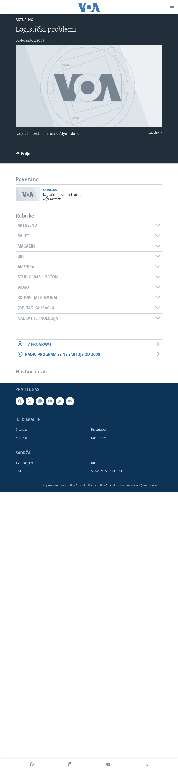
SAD (19, 471)
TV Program (25, 463)
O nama (21, 430)
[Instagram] (70, 764)
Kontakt (21, 438)
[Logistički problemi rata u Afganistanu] (28, 194)
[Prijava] (70, 401)
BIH (94, 463)
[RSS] (60, 401)
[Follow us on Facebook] (20, 401)
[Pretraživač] (146, 764)
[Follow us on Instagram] (40, 401)
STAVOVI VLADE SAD (107, 471)
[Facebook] (31, 764)
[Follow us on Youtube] (50, 401)
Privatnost (98, 430)
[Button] (23, 155)
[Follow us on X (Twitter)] (30, 401)
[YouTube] (108, 764)
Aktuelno (24, 20)
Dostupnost (99, 438)
